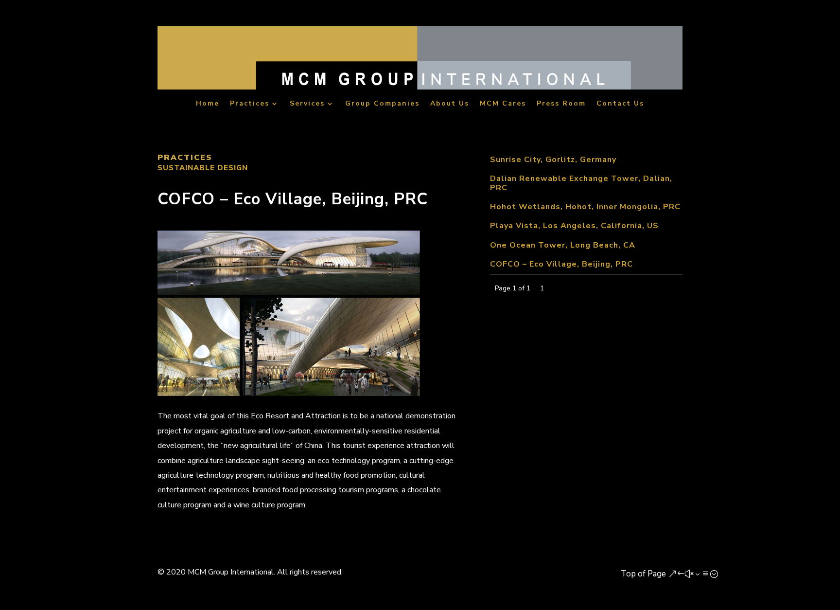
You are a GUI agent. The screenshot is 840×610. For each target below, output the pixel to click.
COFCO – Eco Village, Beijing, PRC (561, 264)
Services (307, 104)
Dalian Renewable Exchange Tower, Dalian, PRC (581, 183)
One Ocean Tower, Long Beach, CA (562, 245)
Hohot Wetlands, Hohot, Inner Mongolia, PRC (585, 206)
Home (207, 104)
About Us (449, 104)
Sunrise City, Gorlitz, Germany (553, 159)
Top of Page (643, 573)
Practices (249, 104)
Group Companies (382, 104)
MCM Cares (503, 104)
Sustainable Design (203, 168)
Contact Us (620, 104)
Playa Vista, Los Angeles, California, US (574, 225)
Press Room (561, 104)
